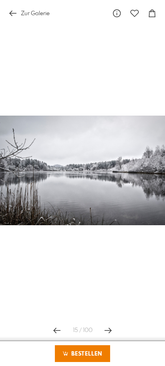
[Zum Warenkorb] (152, 13)
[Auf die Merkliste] (134, 13)
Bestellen (85, 354)
